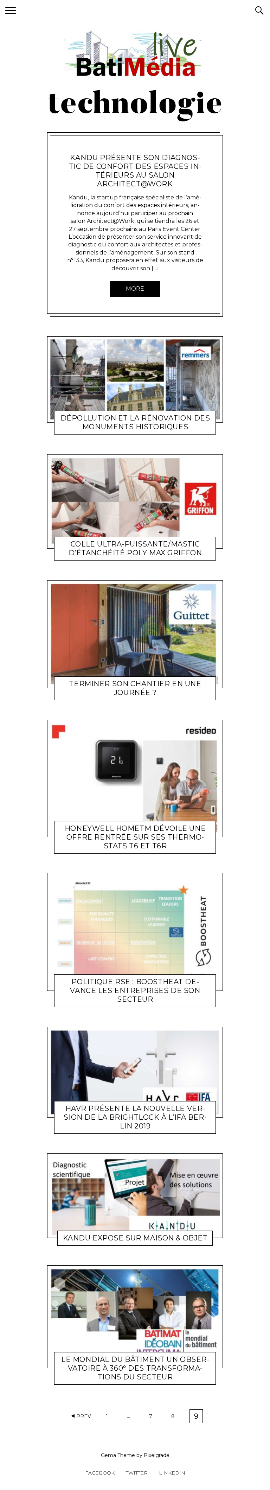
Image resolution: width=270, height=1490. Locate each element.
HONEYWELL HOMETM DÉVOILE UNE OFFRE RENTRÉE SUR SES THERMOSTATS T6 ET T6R (135, 837)
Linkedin (172, 1473)
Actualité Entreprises (98, 148)
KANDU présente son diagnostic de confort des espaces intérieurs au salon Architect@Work (135, 170)
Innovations (99, 693)
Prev (83, 1416)
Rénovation (98, 428)
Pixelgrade (156, 1455)
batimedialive (134, 1378)
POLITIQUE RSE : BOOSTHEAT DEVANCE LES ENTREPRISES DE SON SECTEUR (135, 991)
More (135, 288)
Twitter (137, 1473)
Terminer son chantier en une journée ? (135, 688)
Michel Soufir (141, 148)
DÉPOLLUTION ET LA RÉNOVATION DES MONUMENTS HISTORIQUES (135, 422)
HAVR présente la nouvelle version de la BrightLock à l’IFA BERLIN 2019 (135, 1117)
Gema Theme (118, 1455)
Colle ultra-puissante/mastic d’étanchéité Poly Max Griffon (135, 548)
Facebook (100, 1473)
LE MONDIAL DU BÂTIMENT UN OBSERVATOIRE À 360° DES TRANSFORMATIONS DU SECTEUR (135, 1368)
